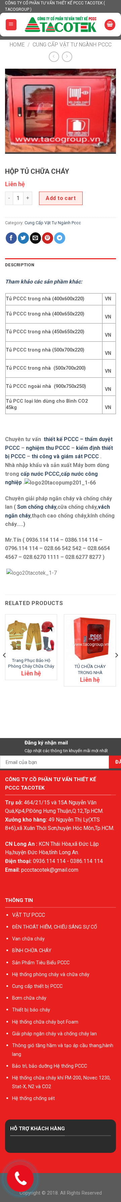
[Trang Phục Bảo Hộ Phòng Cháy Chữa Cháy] (31, 635)
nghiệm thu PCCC (48, 448)
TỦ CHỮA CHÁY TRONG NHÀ (90, 669)
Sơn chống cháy (36, 507)
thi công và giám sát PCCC (65, 456)
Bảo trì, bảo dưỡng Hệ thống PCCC (49, 1066)
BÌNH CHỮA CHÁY (31, 951)
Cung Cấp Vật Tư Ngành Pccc (72, 44)
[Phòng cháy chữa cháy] (60, 25)
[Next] (116, 668)
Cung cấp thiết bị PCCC (37, 986)
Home (17, 44)
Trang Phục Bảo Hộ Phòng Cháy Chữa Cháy (31, 663)
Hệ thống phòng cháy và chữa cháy (50, 974)
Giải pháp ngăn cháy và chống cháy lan (54, 1034)
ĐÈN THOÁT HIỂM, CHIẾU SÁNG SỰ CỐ (54, 927)
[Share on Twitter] (23, 238)
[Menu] (11, 24)
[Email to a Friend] (35, 238)
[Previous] (4, 668)
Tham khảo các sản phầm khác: (43, 281)
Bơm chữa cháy (29, 998)
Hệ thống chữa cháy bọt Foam (45, 1022)
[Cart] (110, 24)
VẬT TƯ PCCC (28, 915)
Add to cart (61, 198)
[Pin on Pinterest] (47, 238)
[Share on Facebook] (11, 238)
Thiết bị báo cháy (31, 1010)
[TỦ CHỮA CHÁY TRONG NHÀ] (90, 638)
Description (19, 264)
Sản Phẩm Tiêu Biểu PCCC (41, 963)
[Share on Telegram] (59, 238)
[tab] (60, 265)
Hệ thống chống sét (33, 1098)
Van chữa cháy (28, 939)
